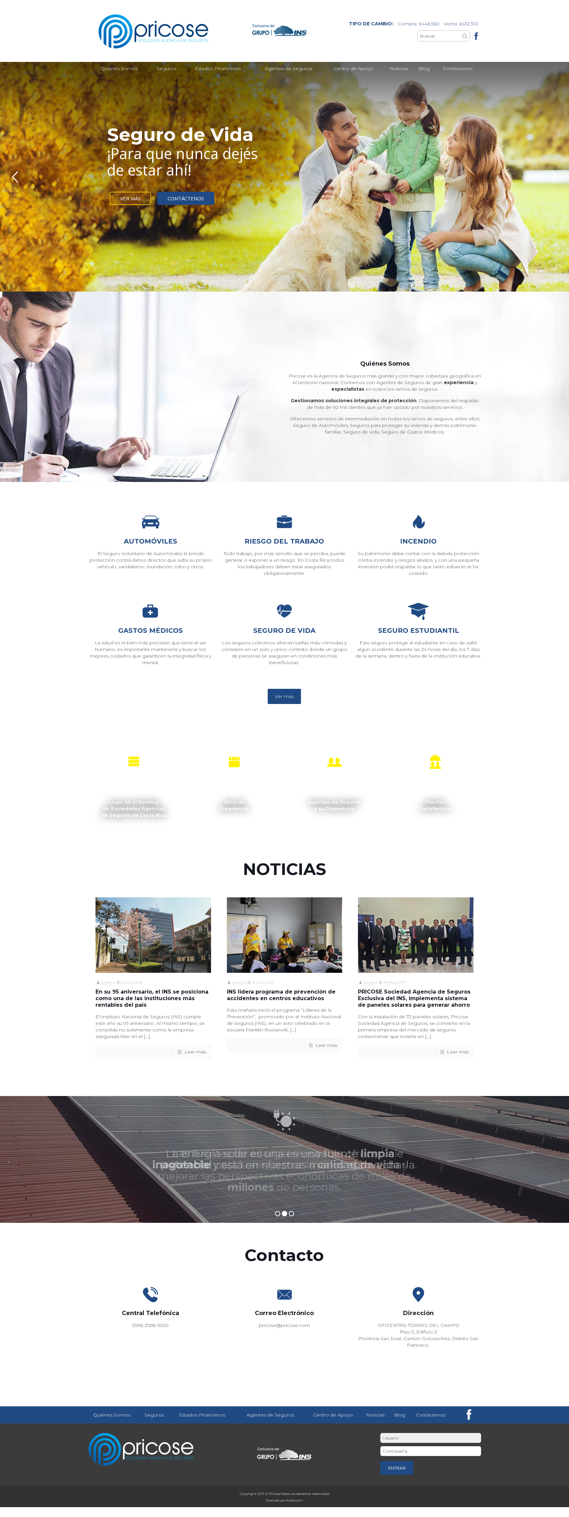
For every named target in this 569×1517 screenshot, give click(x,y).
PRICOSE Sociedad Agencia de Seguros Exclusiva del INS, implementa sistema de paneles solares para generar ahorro (414, 998)
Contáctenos (431, 1415)
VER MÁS (130, 198)
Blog (399, 1415)
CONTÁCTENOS (186, 198)
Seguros (154, 1415)
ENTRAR (397, 1468)
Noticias (375, 1415)
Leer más (195, 1052)
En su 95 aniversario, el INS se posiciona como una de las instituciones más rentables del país (151, 998)
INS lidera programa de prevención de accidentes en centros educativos (281, 995)
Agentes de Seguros (270, 1415)
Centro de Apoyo (333, 1415)
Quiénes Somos (111, 1415)
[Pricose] (159, 31)
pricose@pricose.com (284, 1325)
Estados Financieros (202, 1415)
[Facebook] (476, 36)
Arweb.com (294, 1500)
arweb (106, 982)
